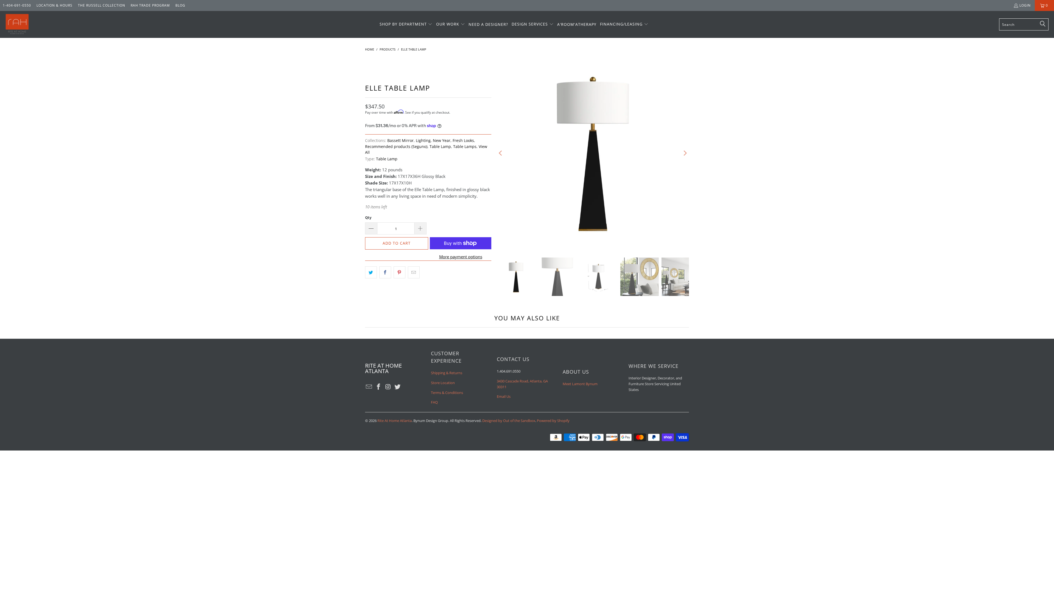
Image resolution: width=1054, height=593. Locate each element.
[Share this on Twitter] (371, 272)
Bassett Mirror (400, 140)
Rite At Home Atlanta (394, 420)
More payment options (460, 256)
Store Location (443, 382)
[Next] (684, 153)
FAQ (434, 402)
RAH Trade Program (150, 5)
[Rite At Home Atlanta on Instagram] (388, 387)
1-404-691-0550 (17, 5)
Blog (180, 5)
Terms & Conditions (447, 392)
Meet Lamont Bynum (580, 383)
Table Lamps (464, 146)
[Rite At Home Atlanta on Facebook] (379, 387)
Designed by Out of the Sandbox (508, 420)
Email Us (504, 396)
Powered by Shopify (553, 420)
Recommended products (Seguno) (396, 146)
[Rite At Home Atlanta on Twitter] (398, 387)
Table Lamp (440, 146)
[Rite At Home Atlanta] (17, 24)
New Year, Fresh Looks (453, 140)
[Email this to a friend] (414, 272)
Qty (368, 217)
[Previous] (501, 153)
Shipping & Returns (446, 372)
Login (1025, 5)
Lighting (423, 140)
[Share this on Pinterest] (399, 272)
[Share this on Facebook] (385, 272)
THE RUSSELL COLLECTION (101, 5)
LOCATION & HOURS (54, 5)
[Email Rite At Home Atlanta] (369, 387)
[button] (406, 24)
